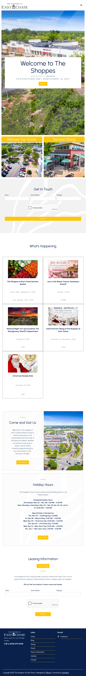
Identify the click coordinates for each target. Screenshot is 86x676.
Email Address (35, 195)
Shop (32, 640)
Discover (43, 84)
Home (33, 637)
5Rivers (48, 672)
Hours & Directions (37, 652)
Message (59, 195)
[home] (14, 6)
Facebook (64, 637)
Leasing (33, 656)
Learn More (43, 537)
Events (33, 648)
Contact (33, 660)
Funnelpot (65, 672)
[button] (81, 5)
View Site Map (43, 566)
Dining (33, 644)
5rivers (50, 76)
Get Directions (22, 462)
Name (6, 195)
